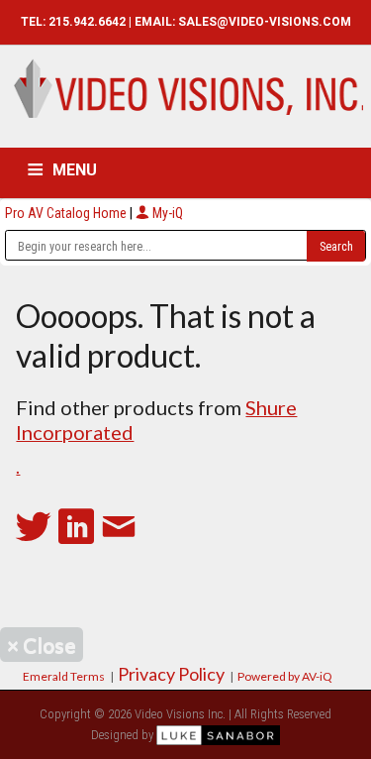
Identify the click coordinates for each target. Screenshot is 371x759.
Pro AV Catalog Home (67, 213)
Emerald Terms (64, 676)
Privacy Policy (171, 674)
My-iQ (166, 213)
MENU (74, 170)
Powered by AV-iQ (284, 676)
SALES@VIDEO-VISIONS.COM (264, 22)
